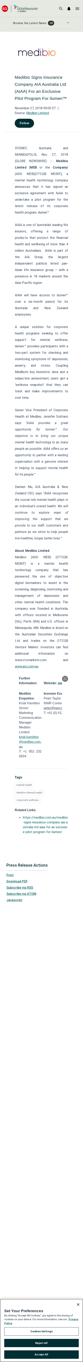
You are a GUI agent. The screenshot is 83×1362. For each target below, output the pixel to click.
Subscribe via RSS (19, 888)
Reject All (41, 1343)
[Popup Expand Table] (65, 679)
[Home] (20, 8)
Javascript (14, 900)
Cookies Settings (41, 1331)
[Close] (78, 1304)
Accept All (41, 1354)
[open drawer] (77, 9)
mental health (24, 784)
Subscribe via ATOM (21, 894)
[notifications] (69, 9)
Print (10, 875)
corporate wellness (28, 800)
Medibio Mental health (29, 792)
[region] (41, 1330)
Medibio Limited (37, 113)
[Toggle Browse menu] (68, 22)
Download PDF (17, 881)
